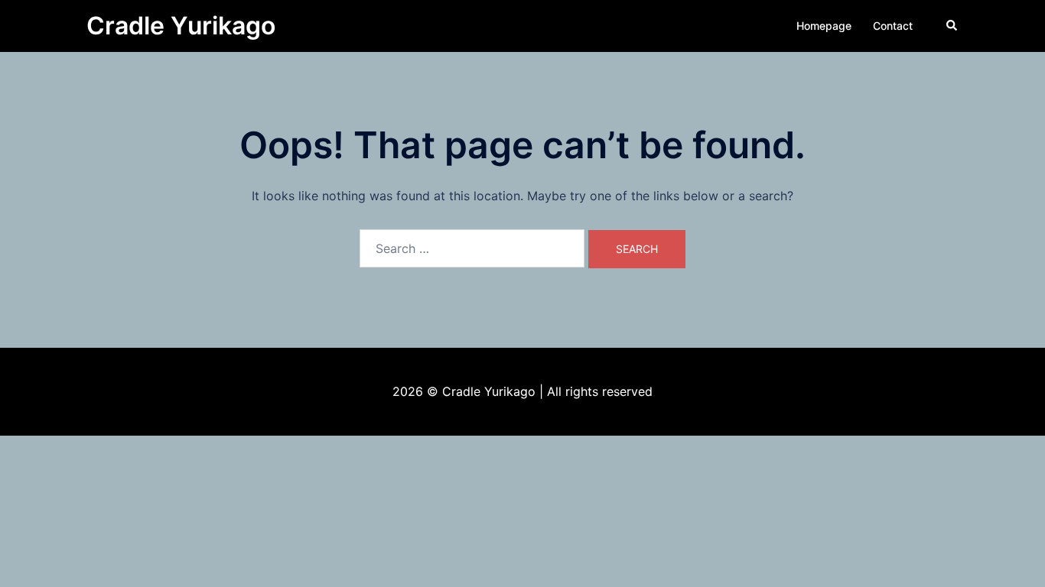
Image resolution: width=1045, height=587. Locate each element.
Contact (893, 25)
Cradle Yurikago (180, 26)
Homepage (823, 25)
